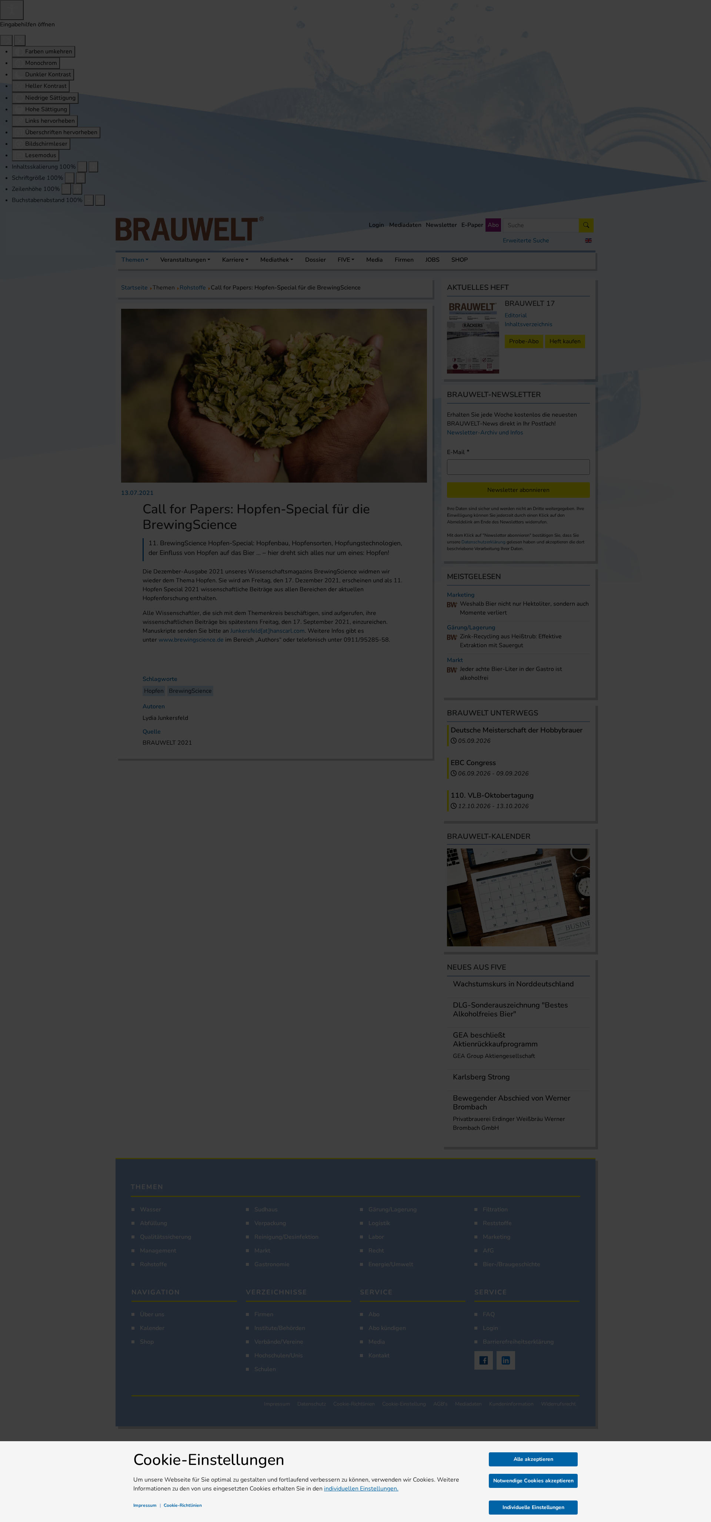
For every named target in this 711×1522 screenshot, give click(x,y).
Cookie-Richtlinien (183, 1505)
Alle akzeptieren (533, 1459)
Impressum (145, 1505)
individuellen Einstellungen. (361, 1489)
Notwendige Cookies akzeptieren (533, 1480)
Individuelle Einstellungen (533, 1507)
